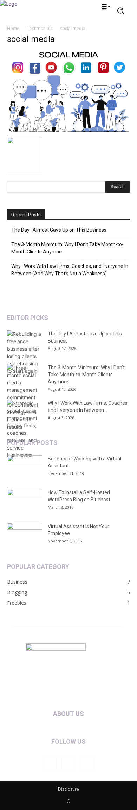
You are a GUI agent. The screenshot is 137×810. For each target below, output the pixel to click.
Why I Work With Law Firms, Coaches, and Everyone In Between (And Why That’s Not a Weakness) (69, 269)
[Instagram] (68, 763)
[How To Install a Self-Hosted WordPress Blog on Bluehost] (24, 501)
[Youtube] (87, 763)
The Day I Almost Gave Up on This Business (58, 230)
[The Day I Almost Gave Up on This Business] (24, 352)
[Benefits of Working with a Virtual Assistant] (24, 467)
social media (31, 39)
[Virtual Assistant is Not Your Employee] (24, 535)
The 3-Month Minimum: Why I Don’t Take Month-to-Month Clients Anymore (67, 248)
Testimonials (39, 28)
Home (13, 28)
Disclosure (68, 789)
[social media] (68, 130)
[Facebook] (50, 763)
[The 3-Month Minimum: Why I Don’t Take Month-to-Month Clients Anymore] (24, 397)
